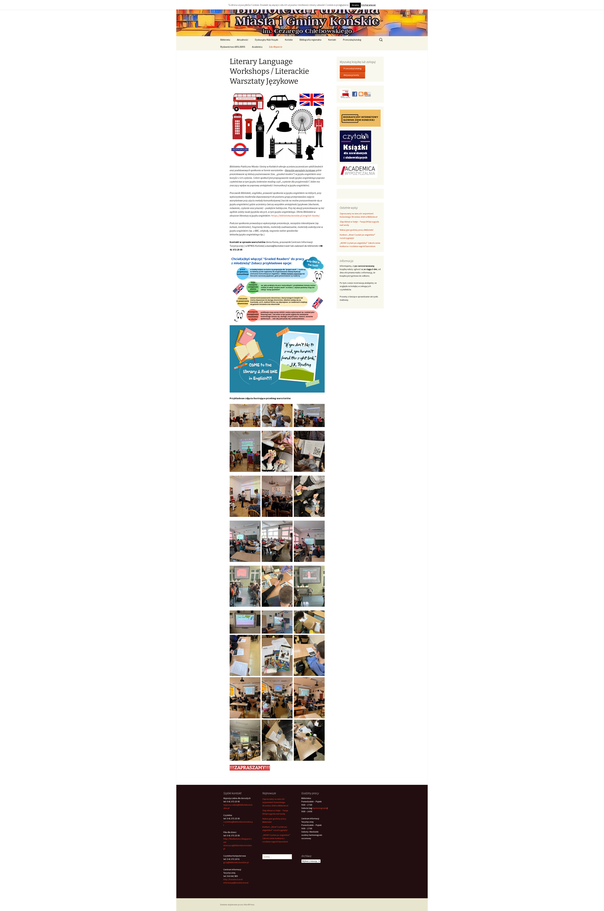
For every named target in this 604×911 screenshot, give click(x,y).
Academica (257, 46)
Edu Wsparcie (275, 46)
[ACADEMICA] (359, 170)
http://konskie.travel (233, 879)
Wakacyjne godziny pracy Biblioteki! (356, 229)
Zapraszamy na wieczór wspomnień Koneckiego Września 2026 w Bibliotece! (275, 802)
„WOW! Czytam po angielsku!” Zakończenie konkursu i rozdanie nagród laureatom (276, 838)
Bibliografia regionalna (310, 39)
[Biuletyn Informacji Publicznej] (345, 93)
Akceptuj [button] (355, 5)
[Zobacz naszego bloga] (361, 93)
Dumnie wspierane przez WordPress (237, 904)
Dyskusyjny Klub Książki (266, 39)
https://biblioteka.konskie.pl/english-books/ (295, 215)
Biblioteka (225, 39)
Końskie (289, 39)
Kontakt (332, 39)
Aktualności (242, 39)
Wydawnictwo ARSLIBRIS (232, 46)
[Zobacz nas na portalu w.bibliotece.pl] (367, 93)
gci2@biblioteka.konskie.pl (236, 862)
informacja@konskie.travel (235, 882)
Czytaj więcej (368, 4)
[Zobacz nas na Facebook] (354, 93)
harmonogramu (320, 808)
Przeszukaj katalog (352, 39)
